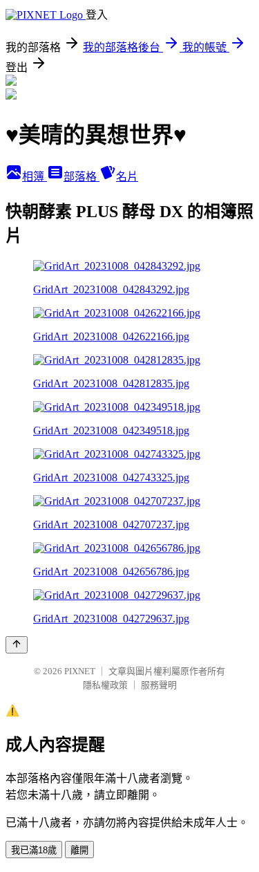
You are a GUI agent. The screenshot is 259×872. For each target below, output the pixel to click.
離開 (79, 850)
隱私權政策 (105, 685)
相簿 (34, 177)
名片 (127, 177)
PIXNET (79, 671)
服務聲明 (159, 685)
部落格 (81, 177)
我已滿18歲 (34, 850)
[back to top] (17, 644)
